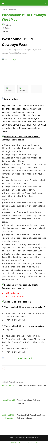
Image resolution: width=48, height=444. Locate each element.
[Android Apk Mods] (24, 2)
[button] (6, 27)
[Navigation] (2, 3)
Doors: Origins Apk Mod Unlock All (31, 385)
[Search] (44, 2)
